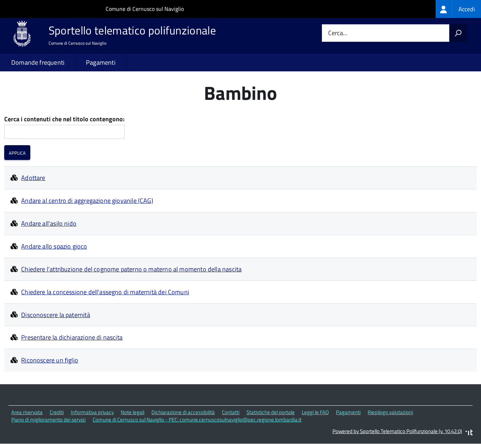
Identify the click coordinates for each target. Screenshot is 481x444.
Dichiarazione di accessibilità (183, 412)
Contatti (230, 412)
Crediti (57, 412)
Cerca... (337, 33)
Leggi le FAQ (315, 412)
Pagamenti (100, 62)
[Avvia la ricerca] (458, 33)
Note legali (132, 412)
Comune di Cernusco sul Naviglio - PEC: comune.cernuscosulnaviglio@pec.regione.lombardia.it (197, 420)
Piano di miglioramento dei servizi (48, 420)
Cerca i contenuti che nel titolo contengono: (64, 119)
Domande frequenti (37, 62)
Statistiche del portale (270, 412)
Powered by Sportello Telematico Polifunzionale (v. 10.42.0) (397, 431)
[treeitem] (458, 9)
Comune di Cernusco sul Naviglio (145, 9)
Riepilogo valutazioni (390, 412)
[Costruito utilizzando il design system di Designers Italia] (469, 433)
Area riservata (27, 412)
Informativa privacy (92, 412)
